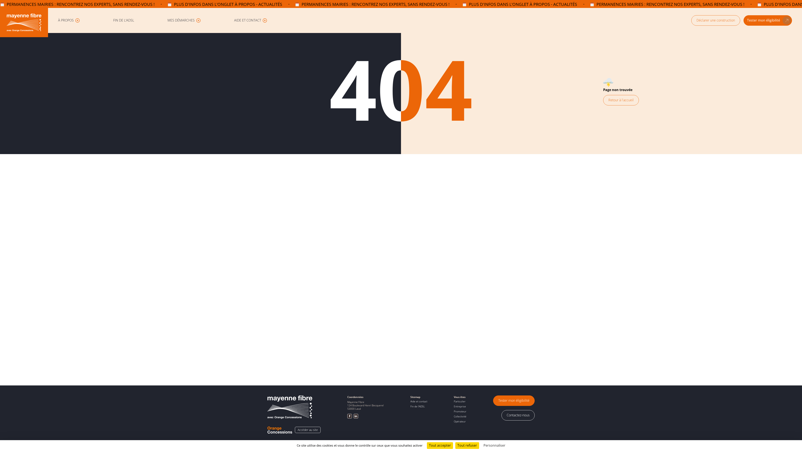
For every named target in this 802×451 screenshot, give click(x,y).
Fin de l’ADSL (123, 20)
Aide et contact (418, 401)
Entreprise (460, 406)
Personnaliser (494, 445)
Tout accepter (440, 445)
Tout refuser (467, 445)
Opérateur (460, 421)
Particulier (460, 401)
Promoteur (460, 411)
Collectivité (460, 416)
